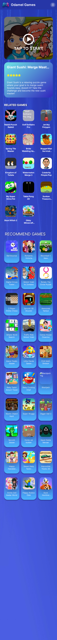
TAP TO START (28, 48)
